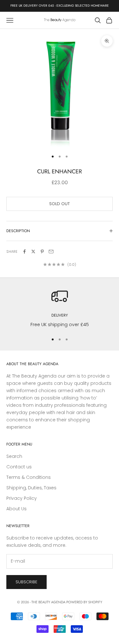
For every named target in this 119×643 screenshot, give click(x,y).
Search (14, 456)
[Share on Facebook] (24, 251)
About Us (16, 509)
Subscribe (26, 582)
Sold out (59, 204)
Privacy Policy (21, 498)
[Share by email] (51, 251)
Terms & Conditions (28, 477)
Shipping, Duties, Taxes (31, 488)
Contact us (19, 467)
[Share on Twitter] (33, 251)
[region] (59, 308)
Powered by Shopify (84, 602)
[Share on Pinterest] (42, 251)
